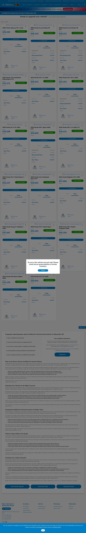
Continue (43, 270)
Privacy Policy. (57, 527)
